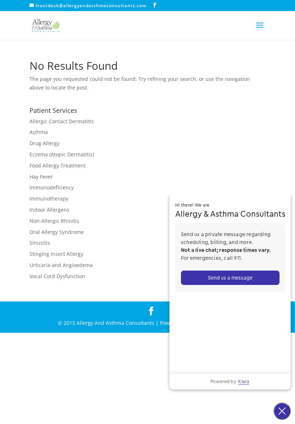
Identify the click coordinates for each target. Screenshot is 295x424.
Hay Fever (41, 176)
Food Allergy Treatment (58, 165)
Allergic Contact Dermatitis (62, 121)
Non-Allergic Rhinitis (54, 220)
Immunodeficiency (52, 187)
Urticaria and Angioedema (61, 265)
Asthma (39, 132)
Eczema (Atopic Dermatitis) (62, 154)
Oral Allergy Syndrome (57, 232)
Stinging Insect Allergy (56, 253)
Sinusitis (40, 242)
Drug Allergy (44, 143)
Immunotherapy (49, 198)
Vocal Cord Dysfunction (57, 276)
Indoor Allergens (49, 209)
